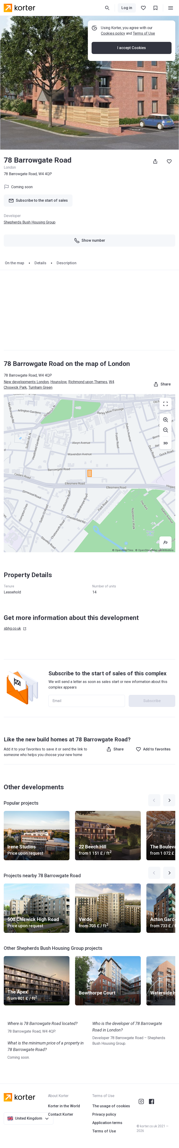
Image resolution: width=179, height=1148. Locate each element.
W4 (111, 382)
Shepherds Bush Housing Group (29, 222)
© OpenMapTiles (122, 550)
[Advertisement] (89, 310)
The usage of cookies (111, 1106)
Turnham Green (40, 387)
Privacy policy (104, 1114)
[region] (89, 473)
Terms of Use (144, 33)
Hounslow (58, 382)
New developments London (26, 382)
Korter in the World (64, 1106)
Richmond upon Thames (87, 382)
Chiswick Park (15, 387)
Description (66, 263)
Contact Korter (60, 1114)
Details (40, 263)
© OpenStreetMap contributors (154, 550)
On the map (14, 263)
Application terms (107, 1123)
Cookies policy (113, 33)
